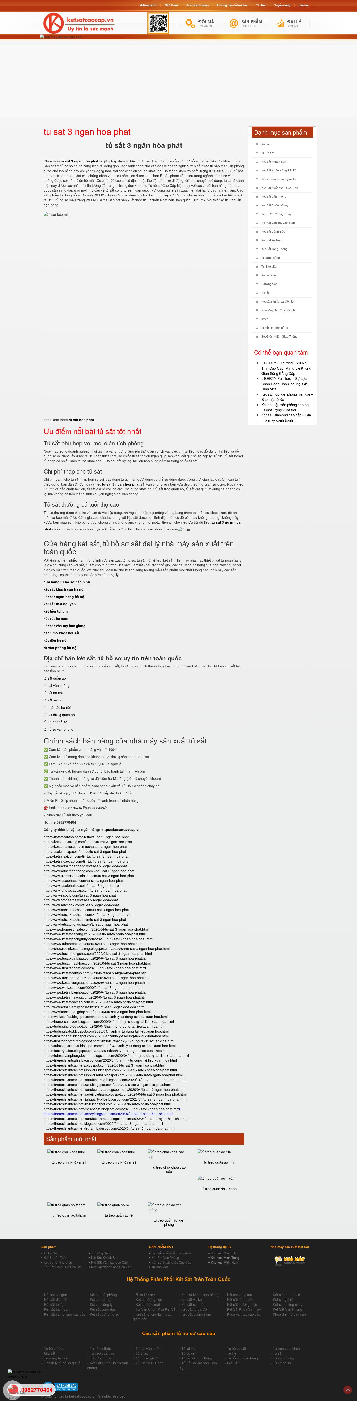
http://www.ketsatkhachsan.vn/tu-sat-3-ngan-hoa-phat (85, 919)
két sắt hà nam (56, 618)
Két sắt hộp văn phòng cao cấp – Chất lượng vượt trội (285, 407)
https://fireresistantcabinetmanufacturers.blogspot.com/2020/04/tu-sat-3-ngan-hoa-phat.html (114, 1089)
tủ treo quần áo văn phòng (169, 1222)
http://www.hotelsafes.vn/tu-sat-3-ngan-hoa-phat (81, 899)
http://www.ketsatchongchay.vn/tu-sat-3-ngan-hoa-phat (86, 924)
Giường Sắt (269, 284)
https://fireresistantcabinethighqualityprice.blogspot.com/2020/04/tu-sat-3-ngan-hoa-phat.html (115, 1099)
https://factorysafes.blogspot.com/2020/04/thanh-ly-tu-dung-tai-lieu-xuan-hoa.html (106, 1050)
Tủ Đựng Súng (101, 1253)
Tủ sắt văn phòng (149, 1348)
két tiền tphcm (56, 611)
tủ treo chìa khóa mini (69, 1162)
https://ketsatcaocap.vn (121, 829)
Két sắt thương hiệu (242, 1304)
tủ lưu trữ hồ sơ (55, 721)
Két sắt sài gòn (55, 1294)
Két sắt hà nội (100, 1299)
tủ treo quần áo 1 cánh (219, 1188)
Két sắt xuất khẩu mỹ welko (279, 179)
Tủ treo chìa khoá (286, 1348)
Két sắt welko (191, 1299)
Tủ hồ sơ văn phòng (196, 1358)
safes (264, 319)
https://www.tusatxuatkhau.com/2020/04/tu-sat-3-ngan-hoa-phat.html (96, 958)
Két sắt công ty (101, 1304)
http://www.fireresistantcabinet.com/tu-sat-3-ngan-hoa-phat (89, 875)
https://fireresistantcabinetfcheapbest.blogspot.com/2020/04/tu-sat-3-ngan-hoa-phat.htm (111, 1108)
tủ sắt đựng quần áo (59, 714)
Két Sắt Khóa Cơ (194, 1309)
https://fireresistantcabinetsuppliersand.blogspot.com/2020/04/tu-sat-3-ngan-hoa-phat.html (113, 1074)
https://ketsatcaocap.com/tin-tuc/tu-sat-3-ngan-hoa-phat (86, 861)
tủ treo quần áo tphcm (68, 1215)
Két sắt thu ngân (56, 1309)
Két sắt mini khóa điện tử (277, 301)
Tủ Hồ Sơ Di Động (149, 1362)
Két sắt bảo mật (148, 1304)
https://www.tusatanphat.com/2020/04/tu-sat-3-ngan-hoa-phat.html (95, 967)
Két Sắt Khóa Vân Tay (244, 1309)
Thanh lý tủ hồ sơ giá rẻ (62, 1362)
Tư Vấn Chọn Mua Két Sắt (156, 1309)
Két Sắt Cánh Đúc (273, 231)
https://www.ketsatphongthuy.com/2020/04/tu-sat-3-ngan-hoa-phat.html (98, 938)
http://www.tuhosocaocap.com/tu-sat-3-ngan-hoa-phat (85, 890)
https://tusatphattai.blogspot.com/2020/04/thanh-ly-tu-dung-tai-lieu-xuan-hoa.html (106, 1036)
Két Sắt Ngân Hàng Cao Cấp (111, 1266)
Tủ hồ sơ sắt (236, 1348)
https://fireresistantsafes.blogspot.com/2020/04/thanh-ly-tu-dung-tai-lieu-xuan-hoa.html (110, 1060)
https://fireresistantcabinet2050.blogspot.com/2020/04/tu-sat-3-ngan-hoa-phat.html (107, 1104)
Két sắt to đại (54, 1304)
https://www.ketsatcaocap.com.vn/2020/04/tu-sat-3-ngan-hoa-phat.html (98, 1001)
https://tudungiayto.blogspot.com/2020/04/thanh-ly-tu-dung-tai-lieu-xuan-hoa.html (106, 1031)
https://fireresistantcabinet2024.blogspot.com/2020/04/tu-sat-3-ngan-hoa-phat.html (107, 1084)
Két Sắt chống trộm (196, 1314)
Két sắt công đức (103, 1309)
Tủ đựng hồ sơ (101, 1358)
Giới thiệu (171, 5)
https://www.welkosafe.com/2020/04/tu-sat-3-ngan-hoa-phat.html (93, 987)
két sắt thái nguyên (60, 603)
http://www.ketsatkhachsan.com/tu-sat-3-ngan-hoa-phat (86, 909)
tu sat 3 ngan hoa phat (121, 484)
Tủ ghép (142, 1353)
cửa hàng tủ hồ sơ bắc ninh (67, 582)
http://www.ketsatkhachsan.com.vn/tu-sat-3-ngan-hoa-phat (89, 914)
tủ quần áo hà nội (57, 707)
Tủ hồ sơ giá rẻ (147, 1358)
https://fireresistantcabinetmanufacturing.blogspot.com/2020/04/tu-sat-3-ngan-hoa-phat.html (114, 1079)
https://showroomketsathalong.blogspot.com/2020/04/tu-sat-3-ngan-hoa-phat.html (107, 948)
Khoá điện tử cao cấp (289, 1314)
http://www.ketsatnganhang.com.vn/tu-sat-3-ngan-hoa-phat (89, 870)
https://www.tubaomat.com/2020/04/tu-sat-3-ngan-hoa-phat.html (93, 943)
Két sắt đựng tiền (149, 1299)
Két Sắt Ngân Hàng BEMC (278, 170)
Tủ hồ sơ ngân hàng (274, 328)
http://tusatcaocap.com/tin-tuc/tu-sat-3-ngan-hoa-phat (85, 851)
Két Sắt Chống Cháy (274, 205)
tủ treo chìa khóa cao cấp (169, 1169)
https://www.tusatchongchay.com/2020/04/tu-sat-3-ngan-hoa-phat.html (98, 953)
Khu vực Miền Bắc (224, 1253)
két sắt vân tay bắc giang (64, 625)
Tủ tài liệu (188, 1348)
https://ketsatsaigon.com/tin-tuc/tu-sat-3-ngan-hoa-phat (86, 856)
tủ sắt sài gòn (54, 700)
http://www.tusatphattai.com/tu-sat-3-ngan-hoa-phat (83, 880)
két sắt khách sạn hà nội (64, 589)
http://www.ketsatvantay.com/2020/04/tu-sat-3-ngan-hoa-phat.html (94, 1006)
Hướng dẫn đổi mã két (232, 5)
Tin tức (261, 5)
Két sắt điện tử (55, 1299)
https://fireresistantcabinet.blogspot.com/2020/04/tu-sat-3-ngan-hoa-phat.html (103, 1123)
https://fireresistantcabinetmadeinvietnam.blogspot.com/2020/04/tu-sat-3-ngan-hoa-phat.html (115, 1094)
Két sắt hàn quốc (240, 1299)
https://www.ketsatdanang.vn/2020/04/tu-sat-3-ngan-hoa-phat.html (95, 933)
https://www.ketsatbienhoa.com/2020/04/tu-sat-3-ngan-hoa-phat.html (96, 992)
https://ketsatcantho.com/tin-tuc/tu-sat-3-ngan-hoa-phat (86, 836)
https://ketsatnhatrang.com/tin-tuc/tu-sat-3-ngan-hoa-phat (88, 841)
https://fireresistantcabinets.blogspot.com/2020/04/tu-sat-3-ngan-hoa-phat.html (104, 1065)
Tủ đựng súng (270, 258)
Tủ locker (188, 1353)
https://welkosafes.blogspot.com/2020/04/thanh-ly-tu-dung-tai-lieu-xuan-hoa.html (106, 1016)
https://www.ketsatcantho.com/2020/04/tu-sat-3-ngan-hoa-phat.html (95, 972)
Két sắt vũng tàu (239, 1294)
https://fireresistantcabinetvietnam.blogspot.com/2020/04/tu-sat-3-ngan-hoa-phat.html (109, 1128)
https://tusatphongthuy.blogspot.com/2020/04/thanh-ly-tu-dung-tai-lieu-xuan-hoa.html (109, 1040)
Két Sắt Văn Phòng (273, 196)
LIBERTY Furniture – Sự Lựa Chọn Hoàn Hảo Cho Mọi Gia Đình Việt (284, 383)
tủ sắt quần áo (55, 678)
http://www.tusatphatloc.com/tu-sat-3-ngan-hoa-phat (84, 885)
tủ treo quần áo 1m (219, 1162)
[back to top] (347, 1390)
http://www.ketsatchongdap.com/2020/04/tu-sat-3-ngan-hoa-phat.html (97, 1011)
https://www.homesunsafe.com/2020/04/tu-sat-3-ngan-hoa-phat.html (96, 929)
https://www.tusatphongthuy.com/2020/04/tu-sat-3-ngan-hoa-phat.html (97, 977)
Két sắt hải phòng (103, 1294)
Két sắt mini (269, 275)
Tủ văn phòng (283, 1358)
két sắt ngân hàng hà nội (64, 596)
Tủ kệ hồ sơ (282, 1362)
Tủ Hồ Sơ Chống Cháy (276, 214)
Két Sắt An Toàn (271, 240)
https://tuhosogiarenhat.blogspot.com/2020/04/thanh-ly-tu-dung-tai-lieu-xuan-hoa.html (110, 1045)
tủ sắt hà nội (53, 692)
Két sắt (265, 144)
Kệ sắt (265, 293)
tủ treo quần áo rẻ (119, 1215)
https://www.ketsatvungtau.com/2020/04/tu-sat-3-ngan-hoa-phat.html (96, 982)
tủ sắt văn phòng (56, 685)
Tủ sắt (277, 1353)
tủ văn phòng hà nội (60, 647)
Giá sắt (49, 1353)
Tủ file (231, 1353)
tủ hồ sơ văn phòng (58, 729)
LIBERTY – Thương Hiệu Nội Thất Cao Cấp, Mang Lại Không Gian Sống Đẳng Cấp (286, 368)
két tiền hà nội (56, 640)
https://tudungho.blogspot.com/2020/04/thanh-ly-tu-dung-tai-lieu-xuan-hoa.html (104, 1026)
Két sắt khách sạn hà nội (200, 1294)
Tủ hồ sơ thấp (100, 1348)
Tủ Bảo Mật (268, 266)
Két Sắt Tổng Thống (274, 249)
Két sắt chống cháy (287, 1304)
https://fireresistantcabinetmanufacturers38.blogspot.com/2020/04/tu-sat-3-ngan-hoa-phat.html (116, 1118)
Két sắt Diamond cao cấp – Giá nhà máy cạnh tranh (286, 417)
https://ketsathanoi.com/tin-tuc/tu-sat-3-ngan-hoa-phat (85, 846)
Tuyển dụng (282, 5)
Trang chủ (149, 5)
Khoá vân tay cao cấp (243, 1314)
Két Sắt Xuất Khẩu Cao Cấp (279, 188)
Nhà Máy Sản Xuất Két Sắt (278, 310)
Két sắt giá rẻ (283, 1299)
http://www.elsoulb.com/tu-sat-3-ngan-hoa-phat (80, 895)
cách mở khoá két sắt (61, 633)
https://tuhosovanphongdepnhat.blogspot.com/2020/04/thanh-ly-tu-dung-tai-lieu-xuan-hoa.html (116, 1055)
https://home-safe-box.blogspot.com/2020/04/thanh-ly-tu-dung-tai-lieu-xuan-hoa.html (109, 1021)
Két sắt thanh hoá (286, 1294)
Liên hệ (304, 5)
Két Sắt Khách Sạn (273, 161)
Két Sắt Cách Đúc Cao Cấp (63, 1266)
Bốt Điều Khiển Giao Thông (279, 336)
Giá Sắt (232, 1362)
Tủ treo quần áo (102, 1353)
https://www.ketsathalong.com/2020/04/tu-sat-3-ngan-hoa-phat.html (95, 997)
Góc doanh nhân (197, 5)
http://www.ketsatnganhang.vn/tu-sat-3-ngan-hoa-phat (85, 865)
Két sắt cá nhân (193, 1304)
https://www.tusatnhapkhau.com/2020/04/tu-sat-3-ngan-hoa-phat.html (97, 963)
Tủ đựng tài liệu (56, 1358)
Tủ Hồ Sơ (267, 153)
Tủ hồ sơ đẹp (54, 1348)
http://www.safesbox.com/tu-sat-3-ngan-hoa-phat (81, 904)
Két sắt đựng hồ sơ (104, 1314)
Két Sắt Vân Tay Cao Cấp (278, 223)
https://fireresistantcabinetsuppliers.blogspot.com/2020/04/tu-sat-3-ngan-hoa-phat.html (110, 1070)
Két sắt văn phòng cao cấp (64, 1314)
